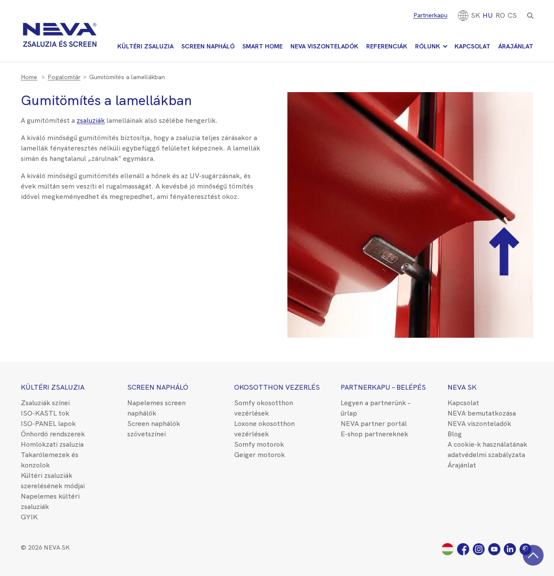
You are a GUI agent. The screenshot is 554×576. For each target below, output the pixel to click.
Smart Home (262, 46)
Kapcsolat (472, 46)
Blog (455, 433)
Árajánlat (515, 46)
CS (512, 15)
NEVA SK (462, 387)
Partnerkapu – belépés (383, 387)
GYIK (29, 517)
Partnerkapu (430, 15)
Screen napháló (208, 46)
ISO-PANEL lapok (48, 423)
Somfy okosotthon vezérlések (263, 408)
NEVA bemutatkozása (482, 413)
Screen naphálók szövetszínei (153, 428)
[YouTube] (496, 548)
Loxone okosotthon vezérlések (264, 428)
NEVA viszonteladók (324, 46)
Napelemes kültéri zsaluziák (50, 501)
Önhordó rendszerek (53, 433)
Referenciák (386, 46)
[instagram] (480, 548)
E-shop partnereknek (374, 433)
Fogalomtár (64, 77)
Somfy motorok (259, 444)
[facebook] (465, 548)
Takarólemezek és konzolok (49, 460)
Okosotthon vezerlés (277, 387)
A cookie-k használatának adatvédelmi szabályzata (487, 449)
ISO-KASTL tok (45, 413)
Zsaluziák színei (45, 402)
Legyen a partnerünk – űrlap (375, 408)
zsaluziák (91, 120)
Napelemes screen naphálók (156, 408)
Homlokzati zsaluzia (52, 444)
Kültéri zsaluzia (145, 46)
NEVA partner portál (374, 423)
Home (29, 77)
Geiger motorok (259, 454)
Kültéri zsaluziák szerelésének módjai (53, 480)
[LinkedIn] (511, 548)
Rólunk (427, 46)
